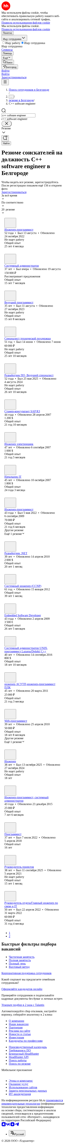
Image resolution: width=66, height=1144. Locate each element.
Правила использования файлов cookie (25, 29)
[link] (7, 62)
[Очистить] (6, 124)
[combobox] (18, 115)
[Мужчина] (10, 223)
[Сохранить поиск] (5, 138)
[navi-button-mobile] (5, 82)
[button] (5, 70)
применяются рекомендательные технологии (32, 1102)
